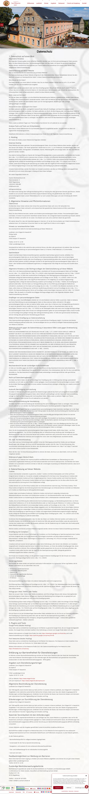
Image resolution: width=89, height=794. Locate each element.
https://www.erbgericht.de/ (27, 678)
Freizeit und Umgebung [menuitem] (73, 3)
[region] (44, 27)
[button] (86, 775)
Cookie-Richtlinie (65, 791)
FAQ (24, 792)
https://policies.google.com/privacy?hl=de (41, 635)
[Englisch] (38, 788)
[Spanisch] (49, 788)
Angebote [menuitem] (53, 3)
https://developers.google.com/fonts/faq (54, 633)
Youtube (34, 788)
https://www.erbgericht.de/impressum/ (33, 680)
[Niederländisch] (45, 788)
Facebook (30, 792)
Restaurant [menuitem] (61, 3)
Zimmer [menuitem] (46, 3)
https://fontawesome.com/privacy (19, 648)
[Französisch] (40, 788)
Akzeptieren (58, 787)
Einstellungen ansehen (80, 787)
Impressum (76, 791)
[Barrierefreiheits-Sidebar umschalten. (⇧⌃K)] (86, 786)
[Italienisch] (43, 788)
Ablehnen (69, 787)
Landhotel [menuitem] (39, 3)
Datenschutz (71, 791)
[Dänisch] (47, 788)
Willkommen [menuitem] (30, 3)
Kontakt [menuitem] (84, 3)
